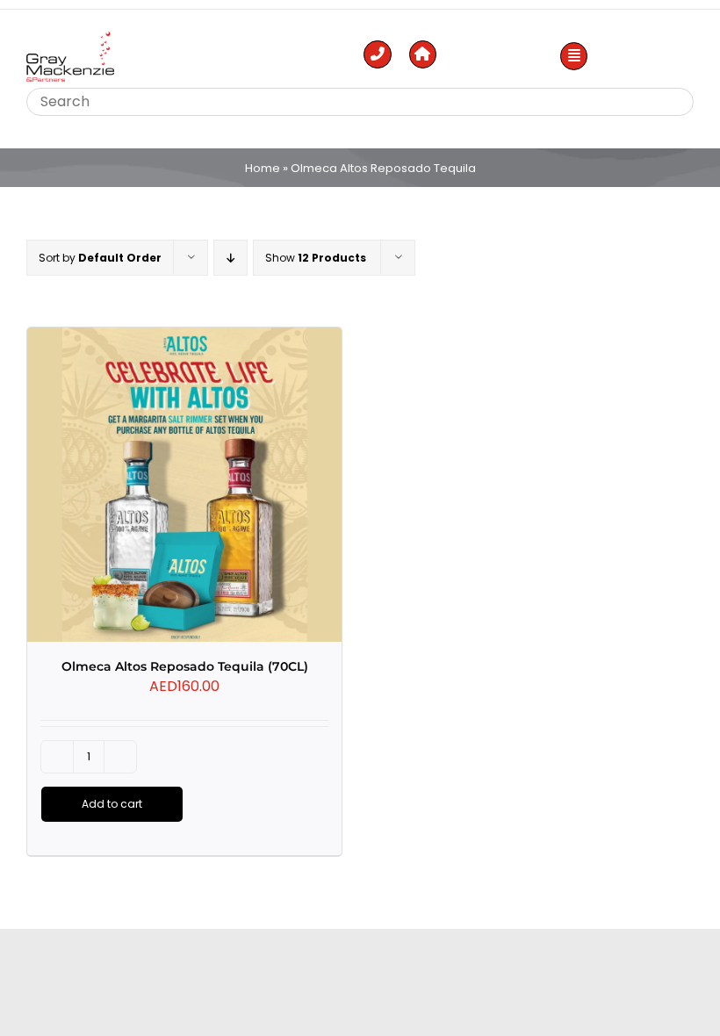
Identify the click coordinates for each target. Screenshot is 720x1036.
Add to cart (112, 803)
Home (262, 168)
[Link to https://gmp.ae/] (423, 54)
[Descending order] (230, 258)
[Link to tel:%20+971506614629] (378, 54)
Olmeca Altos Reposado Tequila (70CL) (184, 666)
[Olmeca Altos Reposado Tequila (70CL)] (184, 484)
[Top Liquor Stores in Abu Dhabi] (70, 38)
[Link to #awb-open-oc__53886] (574, 56)
